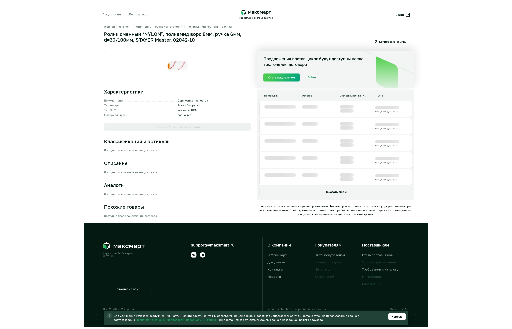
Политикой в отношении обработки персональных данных (177, 319)
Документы (276, 262)
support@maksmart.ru (213, 244)
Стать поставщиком (377, 255)
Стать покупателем (330, 255)
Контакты (275, 269)
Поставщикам (138, 14)
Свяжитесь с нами (127, 289)
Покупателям (111, 14)
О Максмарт (277, 255)
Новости (274, 277)
